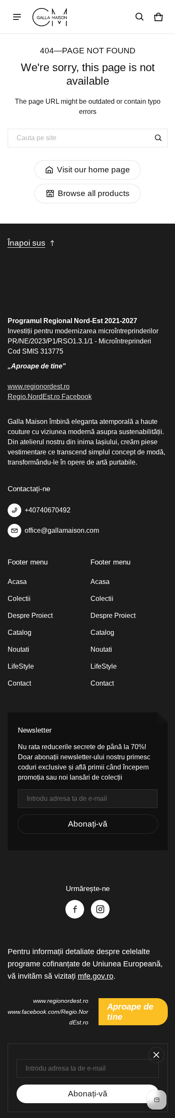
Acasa (17, 581)
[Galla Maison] (50, 17)
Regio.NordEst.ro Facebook (50, 396)
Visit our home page (93, 169)
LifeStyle (21, 666)
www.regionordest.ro (39, 386)
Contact (19, 683)
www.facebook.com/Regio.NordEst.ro (48, 1017)
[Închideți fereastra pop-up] (156, 1055)
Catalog (19, 632)
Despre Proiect (30, 615)
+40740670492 (48, 510)
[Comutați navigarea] (17, 17)
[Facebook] (74, 909)
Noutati (18, 649)
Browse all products (94, 193)
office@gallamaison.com (62, 530)
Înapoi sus (26, 242)
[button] (139, 17)
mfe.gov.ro (95, 976)
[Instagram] (100, 909)
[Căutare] (158, 138)
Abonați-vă (87, 823)
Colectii (19, 598)
